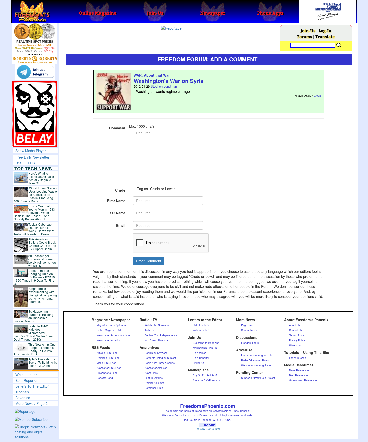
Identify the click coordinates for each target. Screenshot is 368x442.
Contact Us (295, 330)
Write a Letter (26, 374)
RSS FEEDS (25, 162)
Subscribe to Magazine (206, 343)
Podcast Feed (105, 378)
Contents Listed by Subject (160, 358)
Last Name (116, 212)
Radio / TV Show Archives (160, 363)
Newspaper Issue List (109, 340)
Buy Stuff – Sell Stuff (205, 375)
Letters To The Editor (32, 386)
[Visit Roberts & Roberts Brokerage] (34, 31)
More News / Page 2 (31, 403)
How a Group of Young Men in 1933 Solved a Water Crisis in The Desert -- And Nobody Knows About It (34, 212)
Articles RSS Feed (107, 353)
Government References (303, 380)
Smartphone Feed (107, 373)
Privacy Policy (297, 340)
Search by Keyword (156, 353)
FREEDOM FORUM (182, 59)
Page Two (247, 325)
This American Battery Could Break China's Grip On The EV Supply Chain (42, 244)
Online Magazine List (109, 330)
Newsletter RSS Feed (109, 368)
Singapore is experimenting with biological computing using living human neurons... (43, 295)
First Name (116, 200)
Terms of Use (296, 335)
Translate (325, 36)
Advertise (22, 397)
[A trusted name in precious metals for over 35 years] (34, 58)
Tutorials (22, 391)
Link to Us (198, 363)
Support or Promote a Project (258, 378)
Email (120, 225)
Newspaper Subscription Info (113, 335)
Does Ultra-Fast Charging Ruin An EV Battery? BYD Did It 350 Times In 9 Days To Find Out (35, 277)
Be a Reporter (26, 380)
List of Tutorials (297, 358)
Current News (249, 330)
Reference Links (154, 388)
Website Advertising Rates (256, 365)
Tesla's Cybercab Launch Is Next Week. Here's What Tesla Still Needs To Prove (34, 229)
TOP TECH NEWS (33, 168)
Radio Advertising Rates (255, 360)
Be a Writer (199, 353)
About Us (294, 325)
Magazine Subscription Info (112, 325)
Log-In (325, 30)
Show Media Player (30, 150)
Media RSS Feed (106, 363)
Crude (120, 190)
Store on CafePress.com (207, 380)
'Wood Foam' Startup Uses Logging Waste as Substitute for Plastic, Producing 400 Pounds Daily (35, 194)
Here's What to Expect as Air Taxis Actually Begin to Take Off (41, 178)
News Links (151, 373)
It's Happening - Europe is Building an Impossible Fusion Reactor (34, 316)
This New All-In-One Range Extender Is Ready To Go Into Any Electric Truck (35, 349)
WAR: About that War (152, 75)
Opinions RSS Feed (108, 358)
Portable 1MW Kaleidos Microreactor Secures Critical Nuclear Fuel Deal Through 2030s (33, 332)
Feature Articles (154, 378)
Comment (117, 127)
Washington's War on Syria (168, 81)
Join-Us (308, 30)
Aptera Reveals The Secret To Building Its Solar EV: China (42, 362)
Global (317, 95)
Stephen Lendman (164, 86)
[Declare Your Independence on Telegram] (35, 71)
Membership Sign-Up (205, 348)
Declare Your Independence (161, 335)
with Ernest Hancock (156, 340)
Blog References (298, 375)
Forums (304, 36)
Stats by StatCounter (208, 429)
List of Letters (201, 325)
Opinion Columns (154, 383)
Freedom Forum (250, 343)
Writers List (295, 345)
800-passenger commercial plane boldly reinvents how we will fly (42, 261)
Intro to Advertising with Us (256, 355)
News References (299, 370)
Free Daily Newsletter (32, 157)
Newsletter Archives (156, 368)
